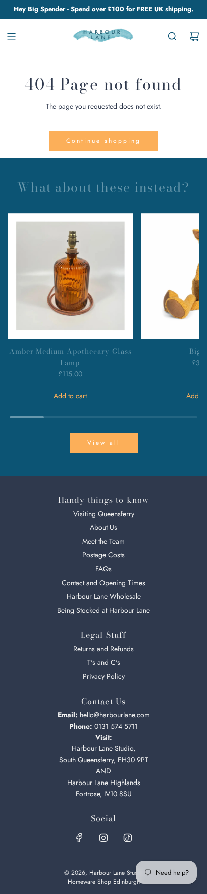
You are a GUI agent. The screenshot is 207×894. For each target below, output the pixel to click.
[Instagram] (103, 838)
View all (103, 443)
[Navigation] (11, 36)
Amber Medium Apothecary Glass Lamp (70, 357)
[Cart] (194, 36)
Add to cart (70, 396)
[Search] (172, 36)
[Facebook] (79, 838)
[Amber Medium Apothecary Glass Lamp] (70, 276)
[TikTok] (128, 838)
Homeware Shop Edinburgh (104, 881)
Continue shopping (103, 140)
